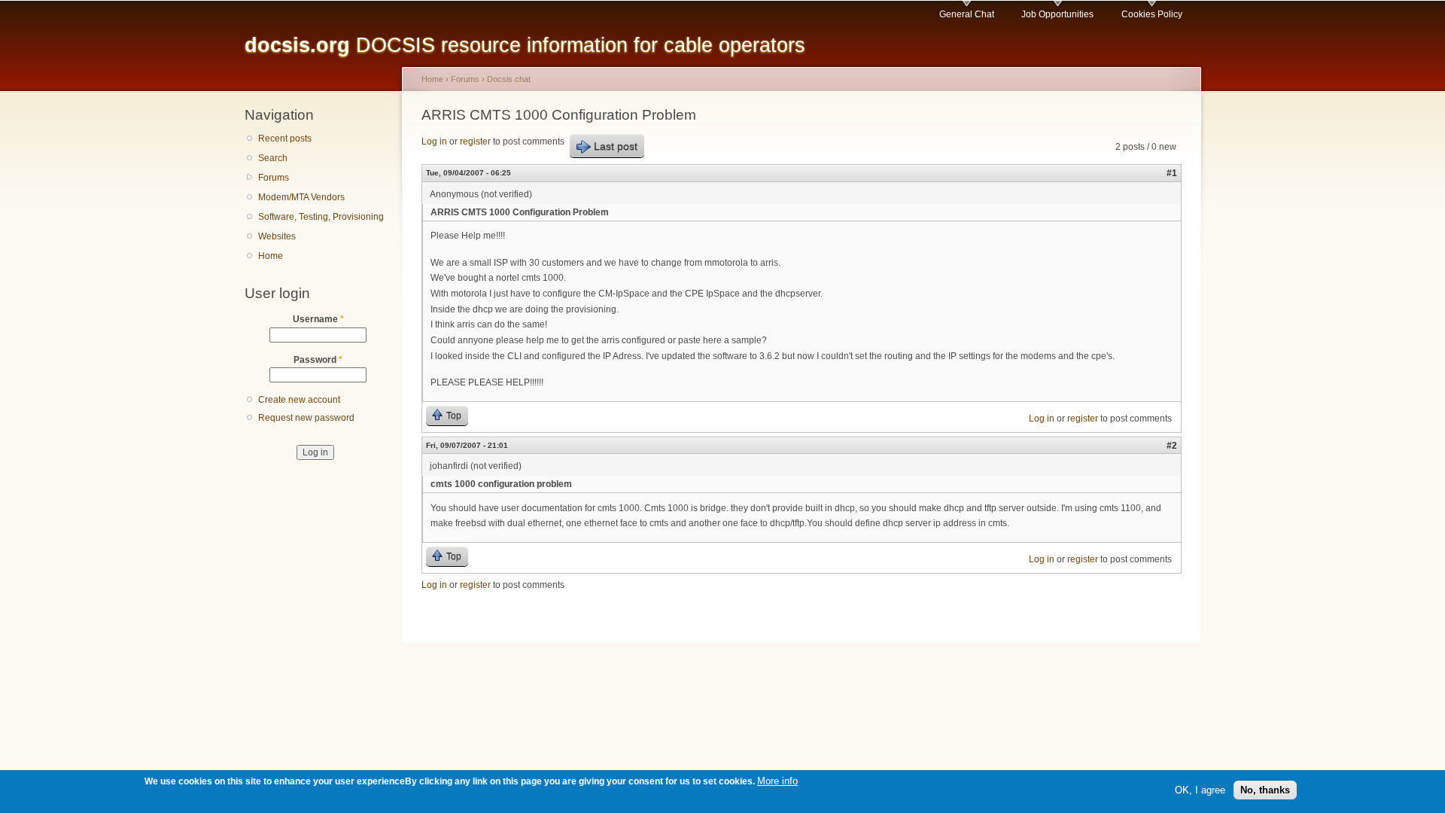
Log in (434, 141)
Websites (277, 236)
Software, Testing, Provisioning (321, 217)
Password (318, 360)
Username (318, 319)
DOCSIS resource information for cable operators (525, 44)
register (475, 141)
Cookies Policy (1151, 14)
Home (270, 256)
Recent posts (285, 138)
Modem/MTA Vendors (301, 197)
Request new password (306, 418)
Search (272, 158)
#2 (1172, 445)
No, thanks (1265, 789)
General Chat (966, 14)
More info (777, 781)
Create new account (299, 399)
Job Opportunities (1057, 14)
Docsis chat (509, 79)
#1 (1172, 173)
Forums (273, 177)
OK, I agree (1200, 789)
